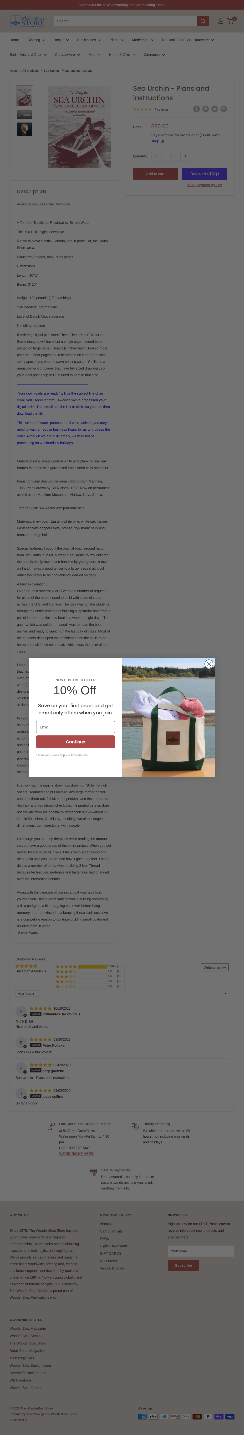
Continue (75, 742)
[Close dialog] (209, 664)
